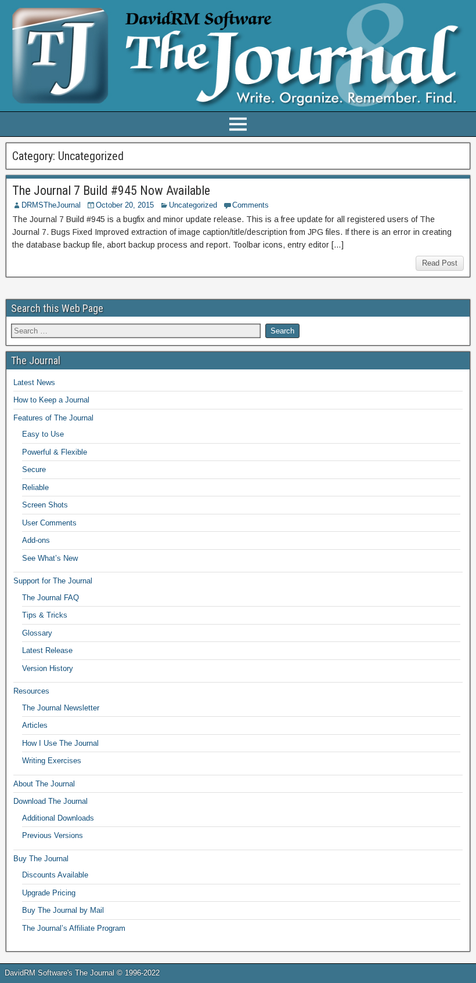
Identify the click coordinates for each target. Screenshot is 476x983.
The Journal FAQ (50, 597)
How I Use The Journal (60, 743)
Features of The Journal (53, 417)
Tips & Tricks (44, 615)
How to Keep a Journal (51, 400)
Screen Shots (45, 504)
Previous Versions (52, 835)
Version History (47, 668)
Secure (34, 469)
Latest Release (47, 650)
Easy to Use (43, 434)
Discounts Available (55, 874)
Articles (35, 725)
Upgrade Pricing (48, 892)
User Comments (49, 522)
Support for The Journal (52, 580)
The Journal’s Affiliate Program (73, 928)
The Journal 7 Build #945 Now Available (111, 190)
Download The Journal (50, 801)
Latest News (34, 382)
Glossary (37, 633)
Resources (31, 691)
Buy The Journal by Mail (63, 910)
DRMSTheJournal (51, 205)
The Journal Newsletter (60, 707)
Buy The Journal (40, 858)
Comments (250, 205)
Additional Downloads (58, 818)
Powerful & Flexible (54, 452)
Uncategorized (193, 205)
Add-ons (36, 540)
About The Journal (44, 783)
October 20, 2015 (125, 205)
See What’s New (50, 558)
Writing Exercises (51, 760)
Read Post (439, 263)
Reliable (35, 487)
